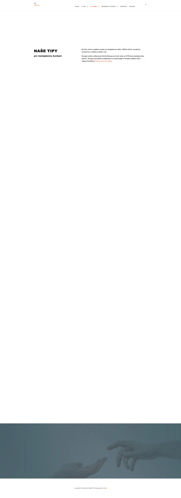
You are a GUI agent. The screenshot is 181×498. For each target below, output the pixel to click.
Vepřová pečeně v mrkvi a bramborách (50, 309)
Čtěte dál (38, 82)
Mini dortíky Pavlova (43, 285)
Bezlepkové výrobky (108, 7)
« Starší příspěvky (39, 419)
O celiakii (93, 7)
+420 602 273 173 (99, 463)
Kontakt (132, 7)
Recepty (51, 77)
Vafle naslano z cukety (44, 190)
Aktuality (123, 7)
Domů (77, 7)
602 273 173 (112, 438)
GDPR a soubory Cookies (102, 474)
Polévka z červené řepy (44, 238)
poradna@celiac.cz (121, 438)
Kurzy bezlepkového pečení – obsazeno (50, 401)
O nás (84, 7)
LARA (105, 488)
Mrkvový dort (41, 74)
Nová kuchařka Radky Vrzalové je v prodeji (51, 261)
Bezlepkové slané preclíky (45, 98)
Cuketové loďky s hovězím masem (48, 214)
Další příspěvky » (142, 419)
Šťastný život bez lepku (103, 61)
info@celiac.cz (108, 463)
